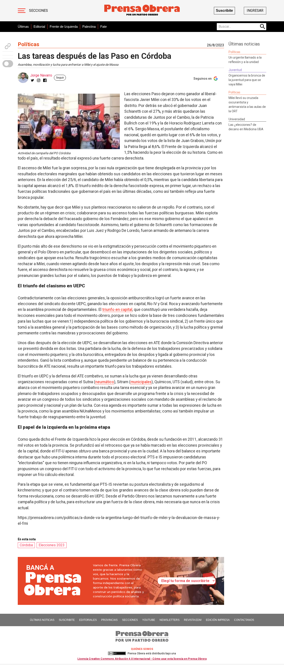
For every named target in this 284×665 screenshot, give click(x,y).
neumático (104, 382)
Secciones (38, 10)
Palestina (89, 26)
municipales (141, 382)
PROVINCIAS (109, 620)
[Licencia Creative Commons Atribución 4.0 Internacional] (117, 653)
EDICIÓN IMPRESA (218, 620)
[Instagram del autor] (38, 80)
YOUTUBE (148, 620)
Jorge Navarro (41, 75)
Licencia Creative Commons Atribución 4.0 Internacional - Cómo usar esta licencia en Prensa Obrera (142, 658)
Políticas (28, 44)
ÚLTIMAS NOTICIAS (42, 620)
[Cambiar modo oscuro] (7, 63)
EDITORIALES (88, 620)
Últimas (23, 26)
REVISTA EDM (192, 620)
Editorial (39, 26)
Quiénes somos (142, 649)
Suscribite (224, 10)
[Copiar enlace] (7, 46)
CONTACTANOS (244, 620)
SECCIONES (130, 620)
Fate (103, 26)
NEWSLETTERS (169, 620)
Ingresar (255, 10)
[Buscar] (262, 26)
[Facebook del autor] (45, 80)
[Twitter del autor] (32, 80)
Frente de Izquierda (64, 26)
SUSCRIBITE (67, 620)
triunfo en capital (117, 309)
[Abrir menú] (22, 10)
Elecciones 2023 (52, 545)
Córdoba (26, 545)
